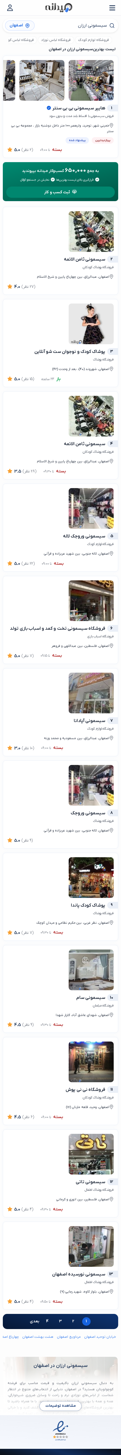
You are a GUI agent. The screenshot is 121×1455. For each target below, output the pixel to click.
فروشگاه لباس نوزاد (56, 40)
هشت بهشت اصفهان (37, 1337)
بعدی (34, 1321)
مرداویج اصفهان (68, 1337)
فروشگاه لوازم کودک (93, 40)
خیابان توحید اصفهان (100, 1337)
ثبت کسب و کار (57, 192)
